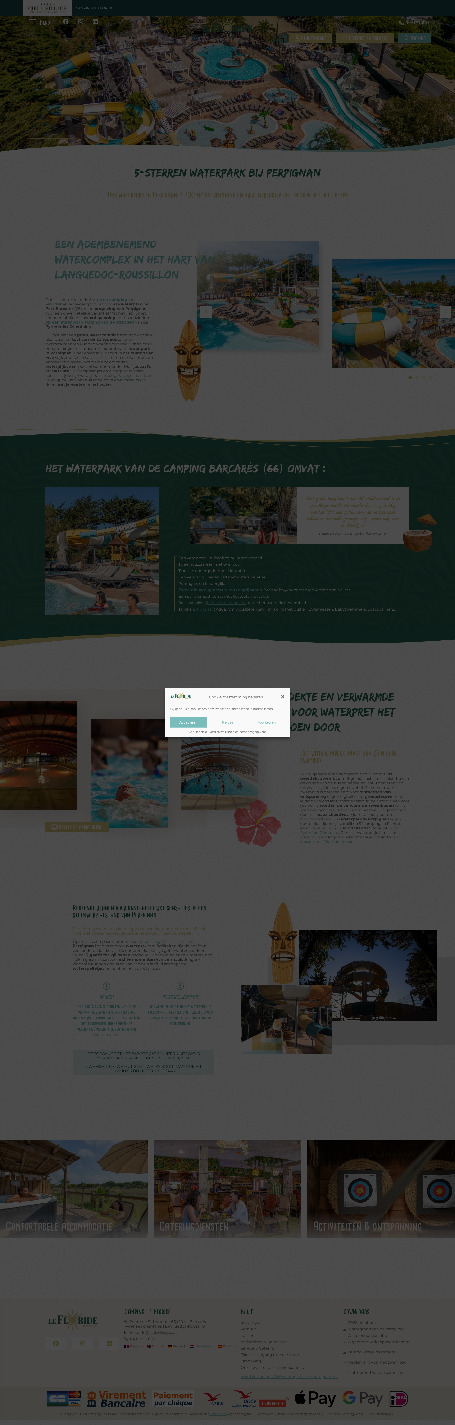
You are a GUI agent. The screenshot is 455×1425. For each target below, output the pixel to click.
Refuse (227, 722)
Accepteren (188, 722)
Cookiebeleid (198, 732)
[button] (282, 696)
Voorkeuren (267, 722)
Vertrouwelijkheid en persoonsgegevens (237, 732)
